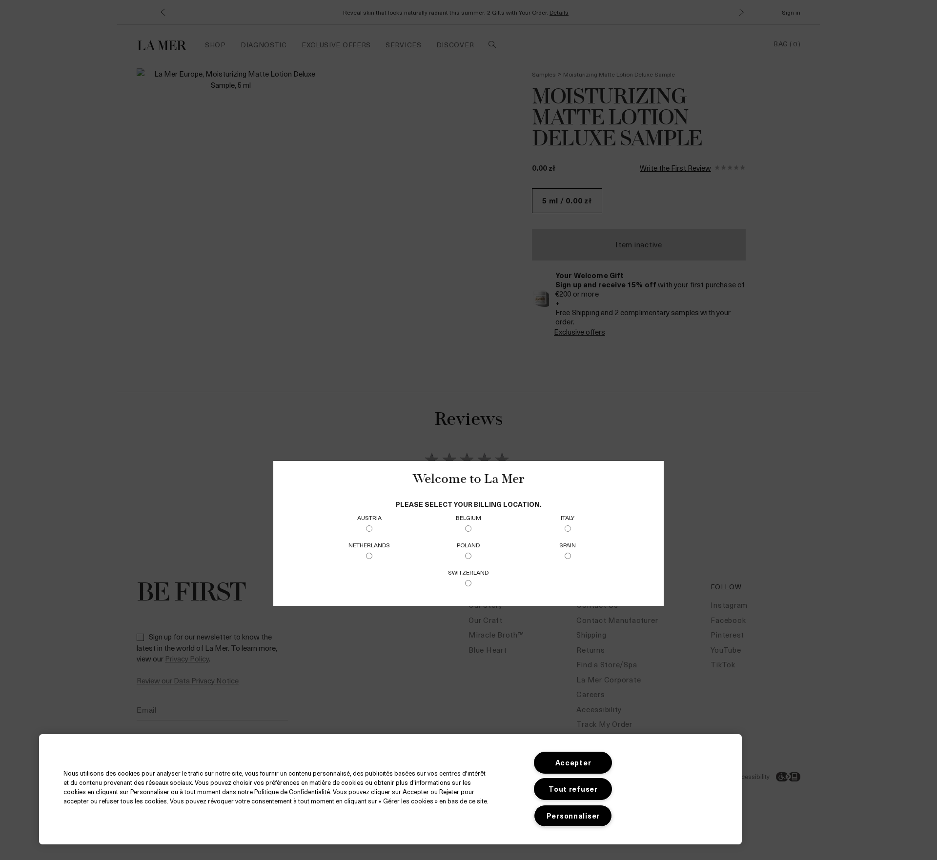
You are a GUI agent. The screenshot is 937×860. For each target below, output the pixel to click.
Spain (567, 544)
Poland (468, 544)
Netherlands (369, 544)
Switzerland (468, 572)
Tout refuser (573, 788)
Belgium (468, 517)
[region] (390, 789)
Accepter (573, 762)
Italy (567, 517)
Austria (369, 517)
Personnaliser (573, 815)
